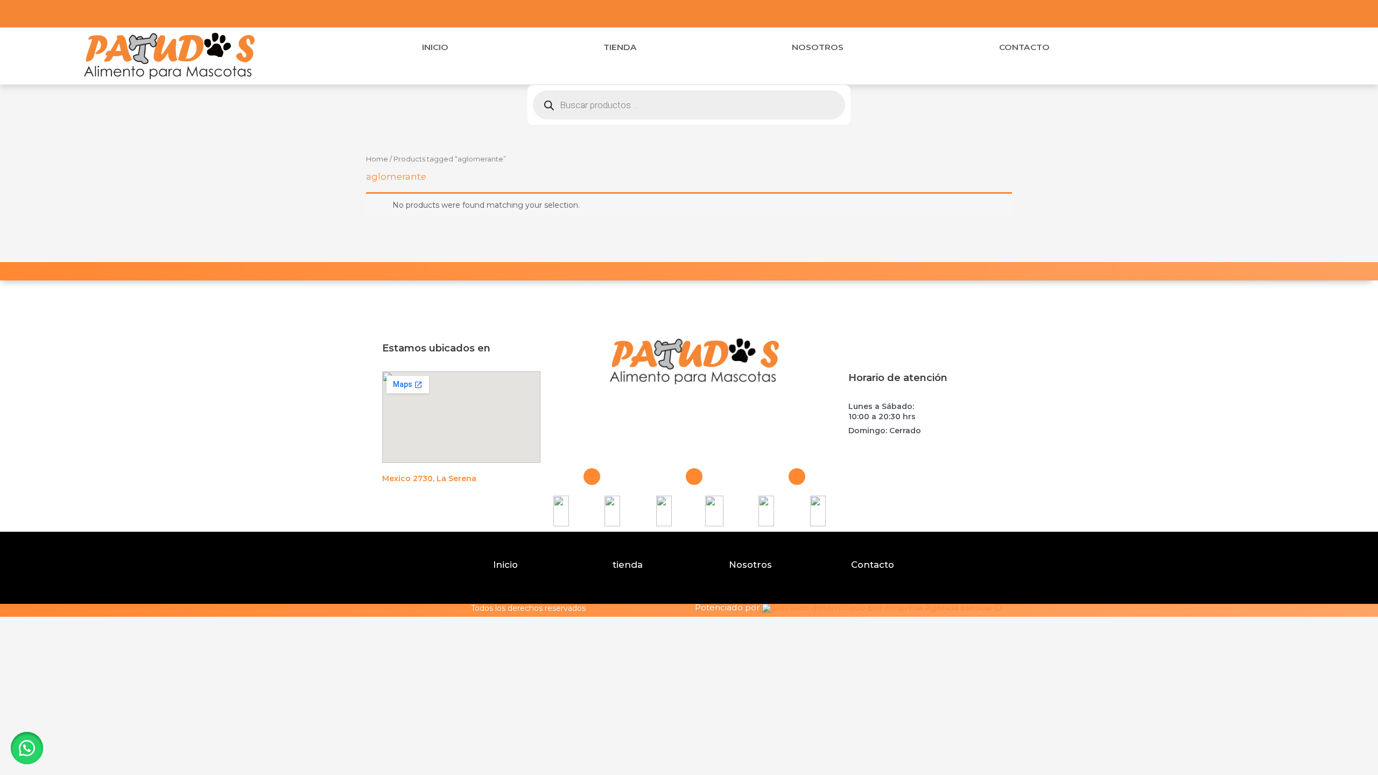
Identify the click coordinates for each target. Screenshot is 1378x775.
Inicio (435, 47)
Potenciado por (727, 608)
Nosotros (817, 47)
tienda (628, 564)
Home (377, 159)
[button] (27, 748)
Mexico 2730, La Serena (429, 478)
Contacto (1024, 47)
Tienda (620, 47)
